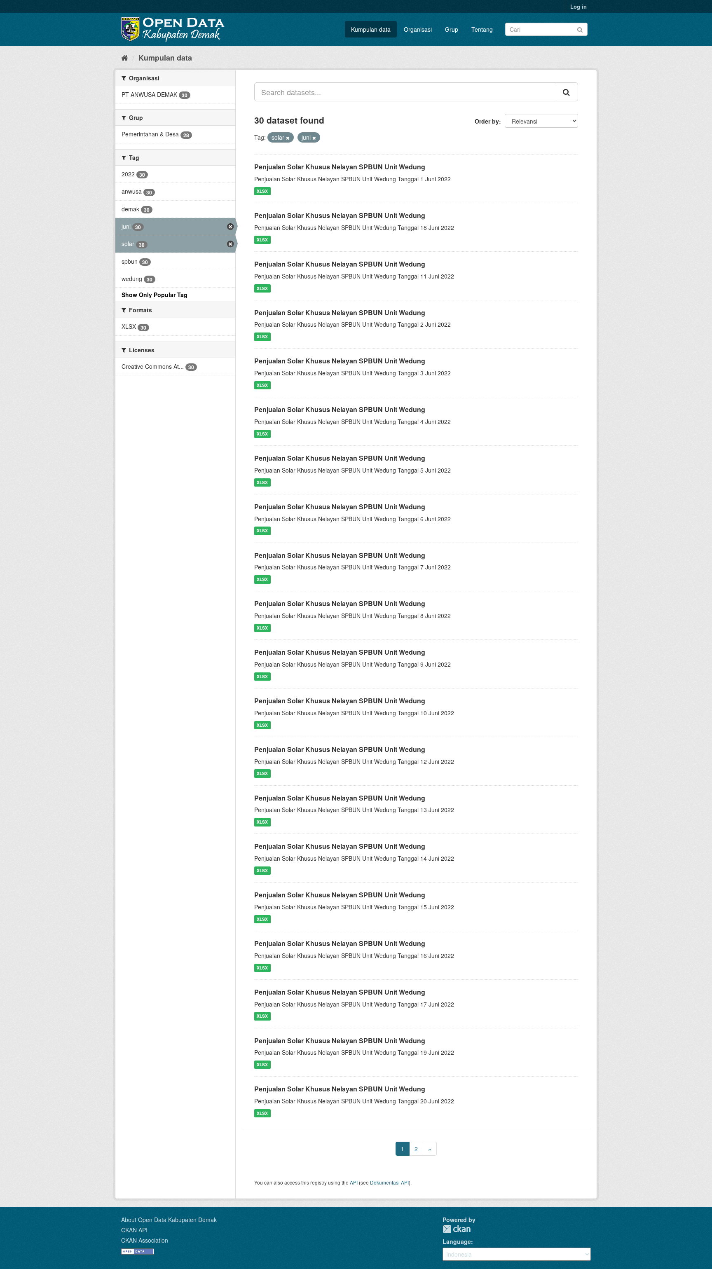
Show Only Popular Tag (154, 294)
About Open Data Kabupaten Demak (169, 1219)
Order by (487, 121)
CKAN (457, 1229)
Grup (451, 29)
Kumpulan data (371, 29)
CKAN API (134, 1230)
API (354, 1182)
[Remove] (288, 137)
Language (457, 1241)
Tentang (482, 29)
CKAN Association (144, 1240)
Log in (578, 6)
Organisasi (418, 29)
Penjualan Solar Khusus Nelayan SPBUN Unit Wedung (339, 166)
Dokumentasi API (389, 1182)
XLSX (262, 191)
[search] (567, 91)
